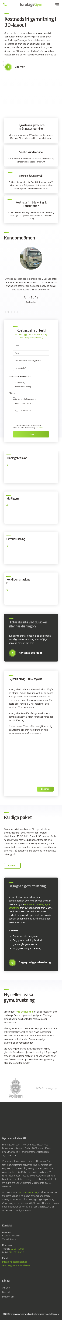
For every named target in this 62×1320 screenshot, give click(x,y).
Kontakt (6, 1292)
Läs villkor (39, 428)
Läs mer (45, 788)
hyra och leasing (24, 1011)
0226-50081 (17, 1248)
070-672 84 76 (16, 1252)
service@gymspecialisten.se (16, 1265)
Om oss (6, 1287)
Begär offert (8, 1296)
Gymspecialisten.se (27, 1192)
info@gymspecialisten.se (14, 1261)
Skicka (31, 434)
